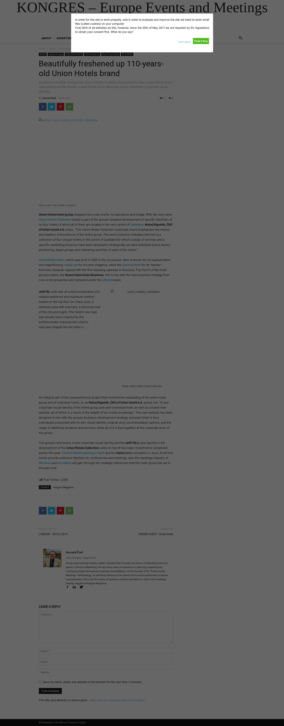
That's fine (201, 41)
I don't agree (184, 42)
